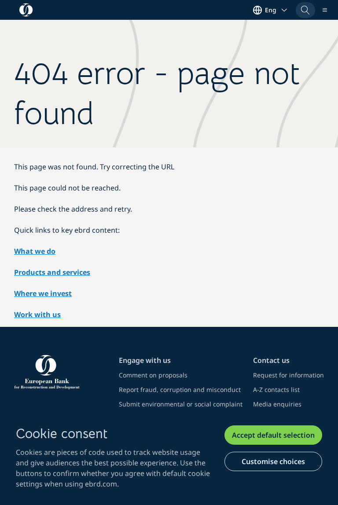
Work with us (37, 314)
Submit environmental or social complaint (180, 404)
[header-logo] (26, 10)
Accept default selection (273, 435)
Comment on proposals (153, 375)
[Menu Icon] (324, 10)
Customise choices (273, 461)
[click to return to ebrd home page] (61, 372)
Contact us (271, 360)
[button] (305, 10)
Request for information (288, 375)
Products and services (52, 272)
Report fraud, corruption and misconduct (180, 389)
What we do (34, 251)
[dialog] (169, 457)
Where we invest (43, 293)
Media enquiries (277, 404)
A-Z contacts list (276, 389)
